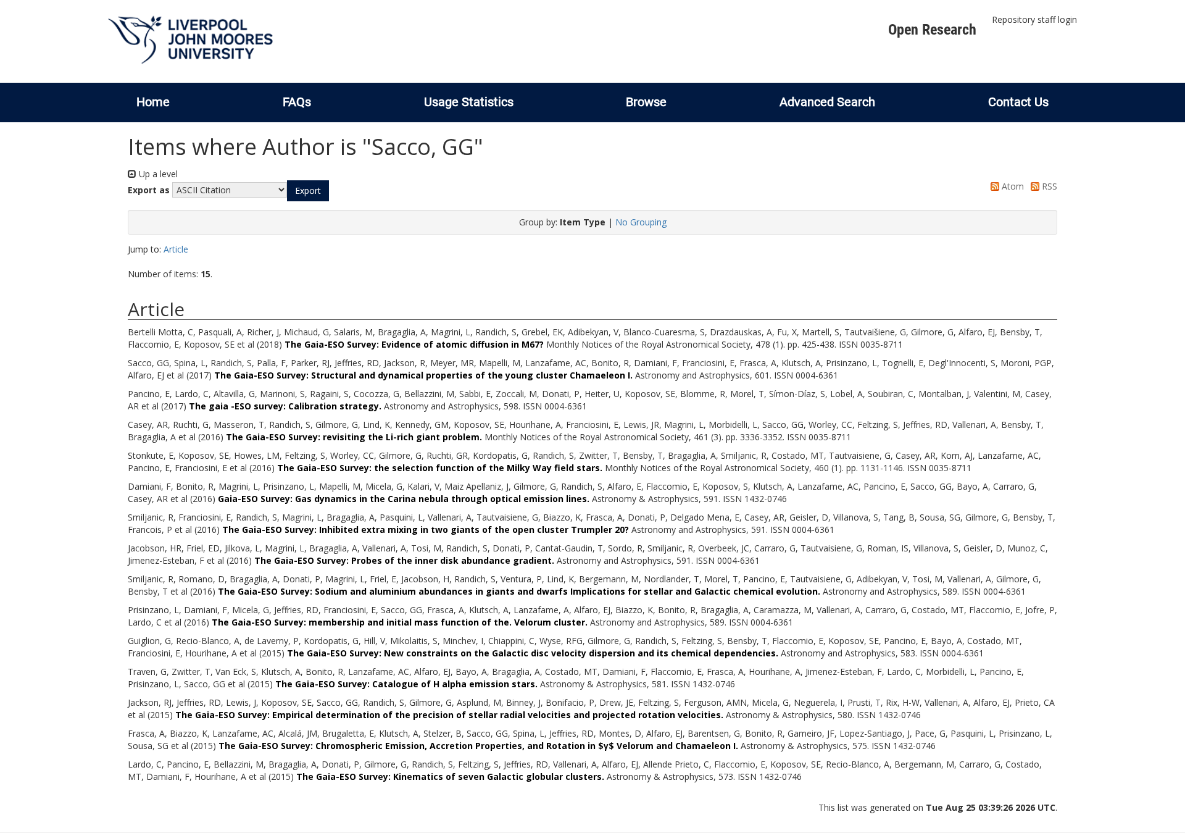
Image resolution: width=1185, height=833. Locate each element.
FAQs (297, 101)
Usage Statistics (469, 101)
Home (153, 101)
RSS (1048, 186)
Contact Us (1018, 101)
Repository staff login (1034, 19)
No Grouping (641, 222)
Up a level (157, 174)
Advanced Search (827, 101)
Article (176, 249)
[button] (308, 190)
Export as (149, 190)
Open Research (932, 29)
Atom (1011, 186)
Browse (646, 101)
